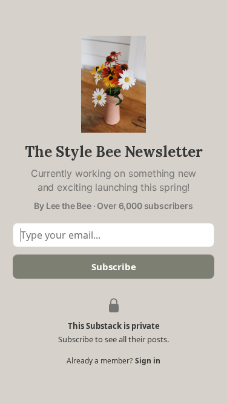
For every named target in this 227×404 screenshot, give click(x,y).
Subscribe (113, 266)
